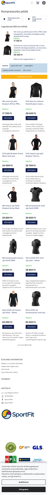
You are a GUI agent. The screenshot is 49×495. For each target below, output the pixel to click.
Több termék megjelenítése (23, 59)
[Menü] (44, 3)
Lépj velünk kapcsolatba (9, 372)
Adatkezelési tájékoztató (9, 366)
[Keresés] (32, 3)
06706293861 (9, 396)
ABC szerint (27, 70)
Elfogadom (23, 489)
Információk (5, 369)
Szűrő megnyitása (24, 77)
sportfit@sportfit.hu (11, 393)
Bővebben (8, 118)
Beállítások (23, 482)
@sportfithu (9, 399)
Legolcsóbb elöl (16, 66)
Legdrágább (28, 66)
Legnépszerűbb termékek (11, 70)
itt (12, 476)
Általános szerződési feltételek (12, 363)
